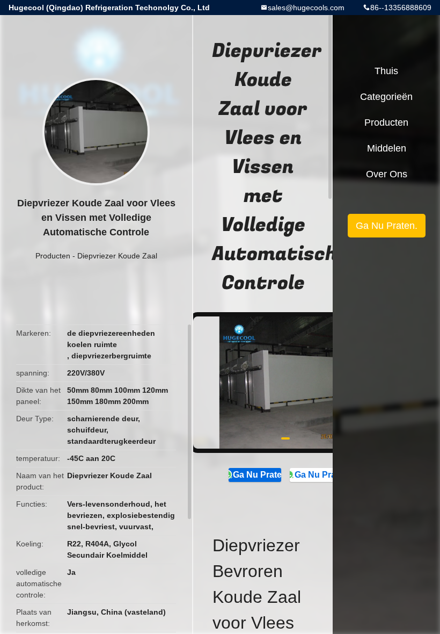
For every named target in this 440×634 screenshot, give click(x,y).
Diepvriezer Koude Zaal (117, 255)
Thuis (386, 71)
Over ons (386, 174)
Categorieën (386, 96)
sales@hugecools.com (306, 7)
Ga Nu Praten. (257, 474)
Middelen (386, 148)
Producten (52, 255)
